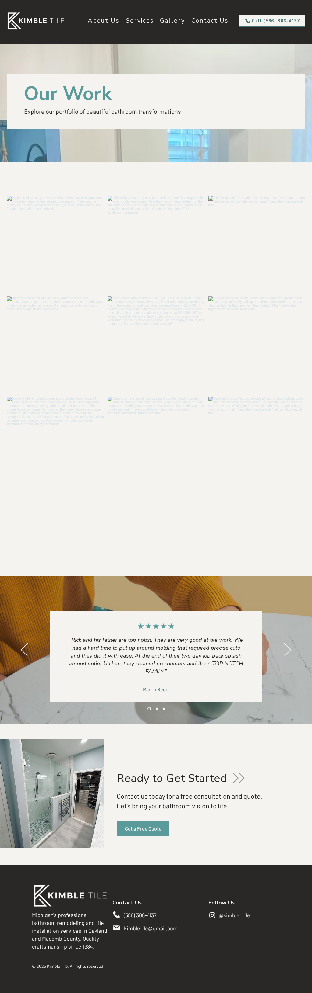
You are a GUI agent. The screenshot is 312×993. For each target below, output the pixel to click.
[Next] (287, 650)
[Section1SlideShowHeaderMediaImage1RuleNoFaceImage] (148, 709)
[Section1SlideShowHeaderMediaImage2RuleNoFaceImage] (156, 708)
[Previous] (24, 650)
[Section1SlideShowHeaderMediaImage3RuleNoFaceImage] (164, 709)
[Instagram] (212, 915)
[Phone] (116, 915)
